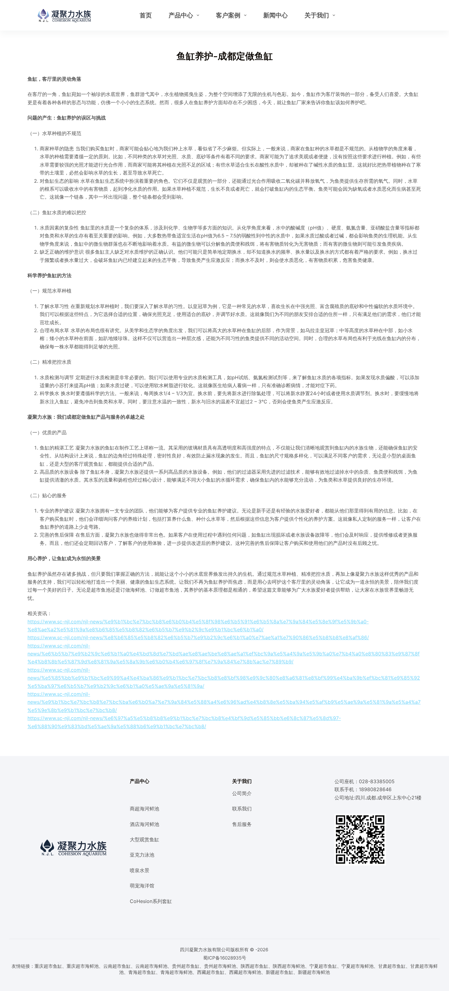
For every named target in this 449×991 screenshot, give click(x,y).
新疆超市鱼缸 (279, 972)
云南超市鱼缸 (117, 966)
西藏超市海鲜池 (245, 972)
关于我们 (317, 15)
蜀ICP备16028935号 (224, 958)
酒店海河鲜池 (144, 824)
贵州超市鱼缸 (185, 966)
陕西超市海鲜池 (289, 966)
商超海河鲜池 (144, 809)
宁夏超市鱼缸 (323, 966)
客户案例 (228, 15)
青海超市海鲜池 (176, 972)
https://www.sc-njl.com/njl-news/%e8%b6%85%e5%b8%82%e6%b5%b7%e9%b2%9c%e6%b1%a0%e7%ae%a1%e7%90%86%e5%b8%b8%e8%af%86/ (198, 637)
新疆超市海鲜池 (314, 972)
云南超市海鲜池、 (153, 966)
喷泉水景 (139, 870)
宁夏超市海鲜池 (357, 966)
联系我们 (242, 809)
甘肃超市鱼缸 (392, 966)
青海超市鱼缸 (142, 972)
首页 (146, 15)
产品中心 (181, 15)
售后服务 (242, 824)
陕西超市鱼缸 (254, 966)
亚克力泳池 (142, 855)
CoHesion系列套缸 (151, 901)
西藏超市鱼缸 (210, 972)
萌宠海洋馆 (142, 886)
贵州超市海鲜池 (220, 966)
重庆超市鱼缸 (48, 966)
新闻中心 (275, 15)
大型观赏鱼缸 (144, 839)
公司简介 (242, 793)
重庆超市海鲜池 (83, 966)
